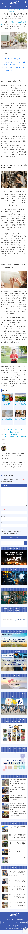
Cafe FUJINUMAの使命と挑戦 (12, 59)
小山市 (11, 432)
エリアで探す (4, 6)
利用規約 (15, 922)
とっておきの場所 (11, 436)
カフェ (8, 434)
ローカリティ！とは (9, 919)
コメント (5, 485)
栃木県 (17, 432)
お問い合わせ (11, 925)
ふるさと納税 (22, 436)
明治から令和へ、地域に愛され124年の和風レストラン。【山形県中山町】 (18, 789)
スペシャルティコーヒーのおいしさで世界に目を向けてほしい (14, 63)
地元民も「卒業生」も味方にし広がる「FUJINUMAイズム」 (14, 69)
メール (3, 516)
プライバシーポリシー (6, 922)
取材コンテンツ (20, 9)
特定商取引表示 (23, 922)
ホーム (5, 9)
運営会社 (18, 925)
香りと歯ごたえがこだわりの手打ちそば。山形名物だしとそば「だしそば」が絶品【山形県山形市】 (18, 813)
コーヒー (15, 434)
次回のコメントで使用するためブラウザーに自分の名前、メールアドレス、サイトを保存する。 (13, 532)
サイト (3, 523)
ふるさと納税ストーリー (14, 11)
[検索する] (25, 543)
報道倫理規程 (20, 919)
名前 (3, 509)
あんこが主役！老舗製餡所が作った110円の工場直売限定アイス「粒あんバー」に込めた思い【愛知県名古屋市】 (18, 782)
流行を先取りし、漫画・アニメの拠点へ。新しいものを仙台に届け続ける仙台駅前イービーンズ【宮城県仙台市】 (18, 806)
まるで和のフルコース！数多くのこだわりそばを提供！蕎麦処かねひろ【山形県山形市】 (18, 797)
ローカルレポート (11, 9)
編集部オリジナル (13, 6)
